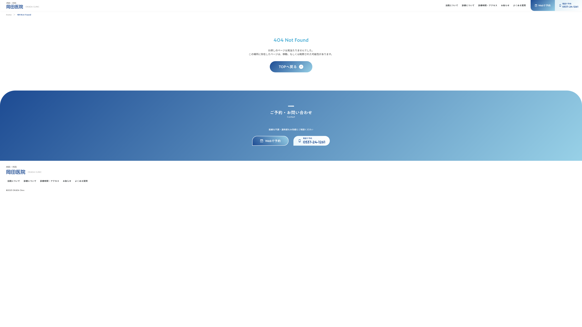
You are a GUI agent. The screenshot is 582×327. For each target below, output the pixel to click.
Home (9, 14)
